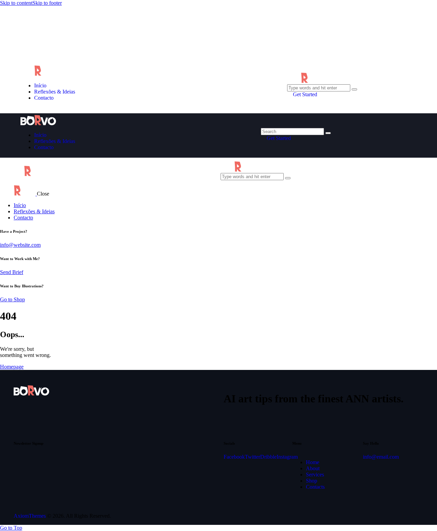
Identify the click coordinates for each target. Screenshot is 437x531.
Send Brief (11, 272)
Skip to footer (47, 3)
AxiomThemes (30, 516)
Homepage (12, 367)
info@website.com (20, 245)
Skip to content (16, 3)
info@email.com (381, 457)
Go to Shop (12, 299)
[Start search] (328, 133)
